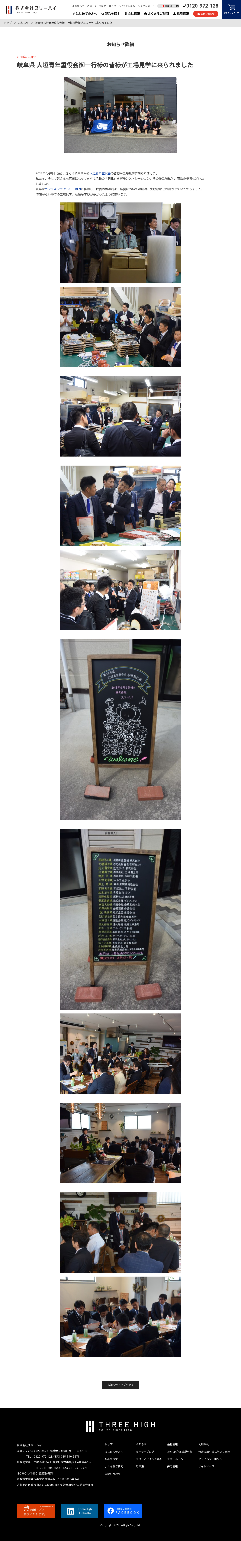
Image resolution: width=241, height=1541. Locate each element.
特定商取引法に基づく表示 (214, 1451)
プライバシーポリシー (211, 1459)
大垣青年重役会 (100, 173)
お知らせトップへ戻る (120, 1384)
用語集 (140, 1466)
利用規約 (203, 1444)
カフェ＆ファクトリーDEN (63, 189)
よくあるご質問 (158, 13)
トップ (8, 22)
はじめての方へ (86, 13)
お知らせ (79, 6)
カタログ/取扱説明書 (179, 1451)
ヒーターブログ (98, 6)
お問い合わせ (207, 13)
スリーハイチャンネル (123, 6)
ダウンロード (147, 6)
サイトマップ (206, 1466)
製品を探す (112, 13)
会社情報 (134, 13)
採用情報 (183, 13)
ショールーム (175, 1459)
